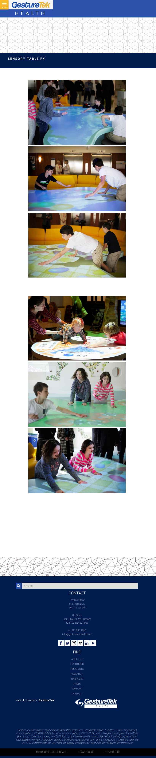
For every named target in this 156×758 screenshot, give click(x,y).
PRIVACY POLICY (86, 752)
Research (77, 673)
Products (77, 668)
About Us (77, 659)
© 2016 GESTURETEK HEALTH (51, 752)
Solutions (77, 664)
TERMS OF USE (112, 752)
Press (77, 683)
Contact (77, 693)
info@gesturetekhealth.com (77, 634)
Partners (77, 678)
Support (77, 688)
